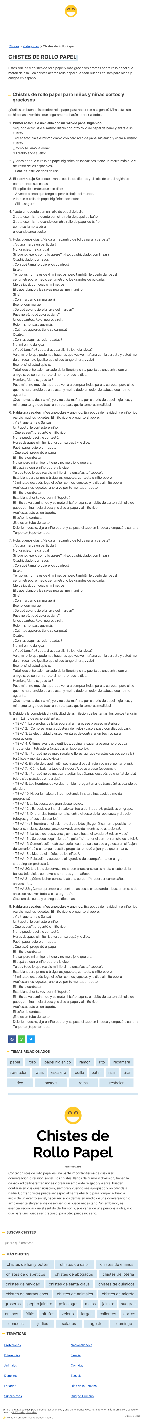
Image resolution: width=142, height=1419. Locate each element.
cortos (129, 1313)
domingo (124, 1323)
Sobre (49, 1417)
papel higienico (57, 1062)
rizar (112, 1072)
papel (15, 1062)
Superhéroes (13, 1396)
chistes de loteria (118, 1274)
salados (69, 1323)
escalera (58, 1072)
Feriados (10, 1386)
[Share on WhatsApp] (21, 1039)
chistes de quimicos (116, 1284)
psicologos (68, 1303)
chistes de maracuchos (27, 1294)
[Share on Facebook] (12, 1039)
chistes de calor (74, 1264)
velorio (68, 1313)
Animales (10, 1365)
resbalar (116, 1083)
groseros (13, 1303)
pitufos (48, 1313)
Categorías (31, 46)
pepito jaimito (39, 1303)
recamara (121, 1062)
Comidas (77, 1365)
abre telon (18, 1072)
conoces (16, 1323)
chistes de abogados (74, 1274)
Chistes (14, 46)
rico (19, 1083)
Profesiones (12, 1345)
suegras (128, 1303)
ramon (84, 1062)
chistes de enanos (116, 1264)
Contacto (21, 1417)
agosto (96, 1323)
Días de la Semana (84, 1386)
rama (83, 1083)
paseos (51, 1083)
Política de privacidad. (24, 1412)
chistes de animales (75, 1294)
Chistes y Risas (132, 1415)
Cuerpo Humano (82, 1396)
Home (9, 1417)
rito (102, 1062)
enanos (11, 1313)
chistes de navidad (23, 1284)
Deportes (10, 1375)
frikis (29, 1313)
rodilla (79, 1072)
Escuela (76, 1375)
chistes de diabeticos (25, 1274)
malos (90, 1303)
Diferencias (12, 1355)
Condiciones (36, 1417)
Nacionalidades (81, 1345)
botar (96, 1072)
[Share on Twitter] (31, 1039)
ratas (39, 1072)
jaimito (108, 1303)
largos (86, 1313)
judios (42, 1323)
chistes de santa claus (69, 1284)
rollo (32, 1062)
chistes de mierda (118, 1294)
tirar (127, 1072)
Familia (76, 1355)
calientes (108, 1313)
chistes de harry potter (28, 1264)
